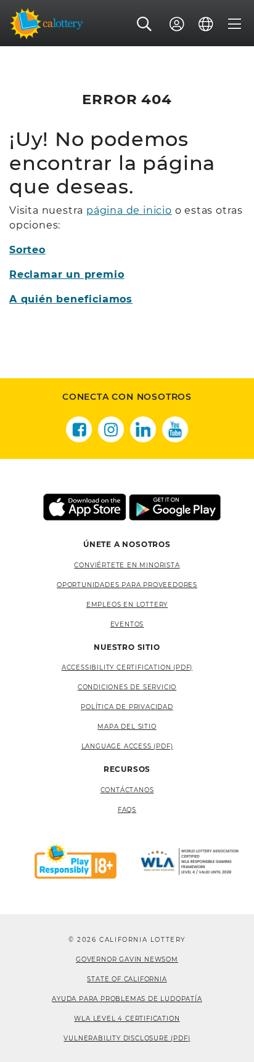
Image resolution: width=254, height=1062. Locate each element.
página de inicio (129, 210)
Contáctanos (127, 790)
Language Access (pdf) (127, 746)
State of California (126, 979)
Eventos (127, 624)
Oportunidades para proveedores (127, 585)
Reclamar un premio (66, 274)
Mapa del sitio (126, 727)
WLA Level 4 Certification (126, 1019)
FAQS (127, 810)
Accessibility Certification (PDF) (127, 667)
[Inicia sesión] (177, 24)
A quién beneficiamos (71, 299)
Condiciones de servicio (127, 687)
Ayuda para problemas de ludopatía (127, 999)
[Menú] (235, 24)
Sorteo (27, 250)
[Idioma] (206, 24)
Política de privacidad (127, 707)
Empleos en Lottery (127, 605)
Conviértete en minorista (126, 565)
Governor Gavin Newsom (127, 959)
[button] (144, 24)
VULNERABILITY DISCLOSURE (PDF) (126, 1038)
